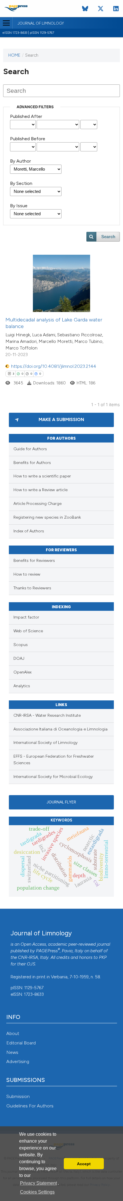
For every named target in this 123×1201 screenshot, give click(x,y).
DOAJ (18, 658)
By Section (21, 183)
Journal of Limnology (40, 23)
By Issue (18, 205)
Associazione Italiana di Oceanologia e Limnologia (60, 729)
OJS (31, 964)
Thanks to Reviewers (32, 588)
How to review (26, 574)
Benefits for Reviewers (34, 560)
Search (108, 236)
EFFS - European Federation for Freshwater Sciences (53, 759)
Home (14, 55)
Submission (18, 1096)
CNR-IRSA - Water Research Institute (47, 715)
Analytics (21, 686)
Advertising (17, 1061)
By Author (20, 161)
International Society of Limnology (45, 742)
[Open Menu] (6, 23)
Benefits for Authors (32, 462)
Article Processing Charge (37, 503)
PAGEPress (47, 950)
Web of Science (28, 631)
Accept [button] (84, 1164)
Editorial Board (21, 1043)
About (12, 1033)
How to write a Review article (40, 489)
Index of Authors (28, 531)
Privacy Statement (38, 1183)
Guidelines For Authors (29, 1106)
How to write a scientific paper (42, 476)
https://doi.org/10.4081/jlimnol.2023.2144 (53, 366)
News (12, 1052)
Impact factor (26, 617)
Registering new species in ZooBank (47, 517)
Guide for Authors (30, 449)
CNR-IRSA (28, 957)
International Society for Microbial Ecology (53, 776)
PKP (103, 957)
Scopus (20, 644)
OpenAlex (22, 672)
